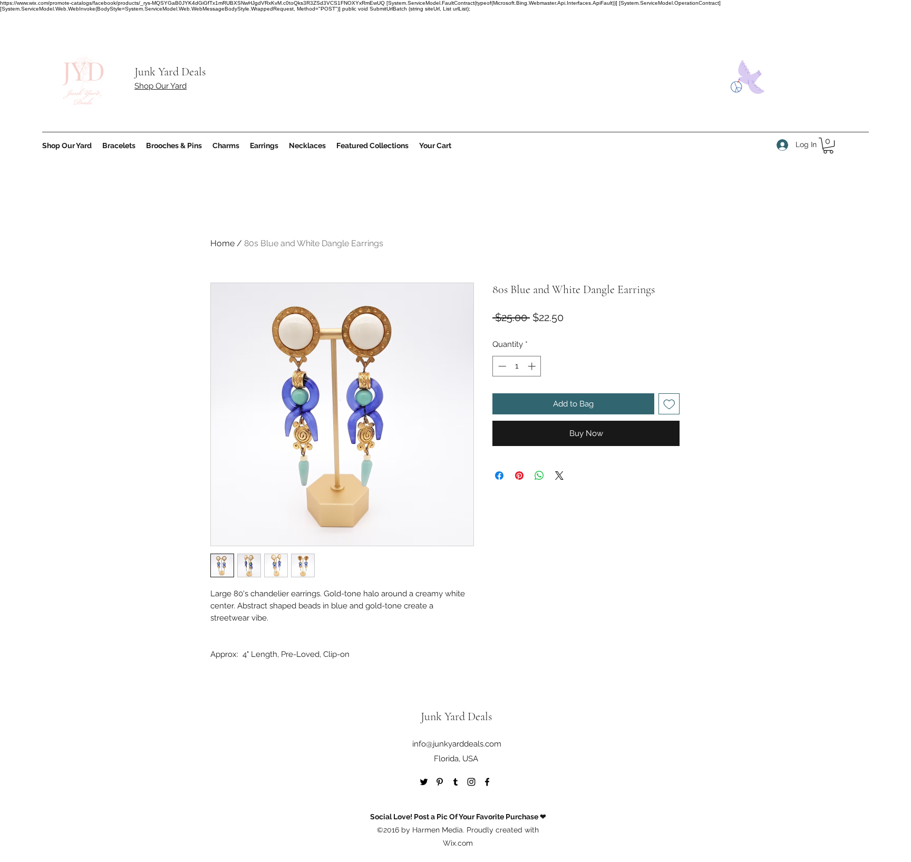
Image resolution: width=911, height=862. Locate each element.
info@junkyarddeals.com (456, 744)
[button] (828, 145)
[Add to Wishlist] (669, 404)
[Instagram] (471, 782)
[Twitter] (424, 782)
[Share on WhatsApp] (539, 475)
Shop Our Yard (160, 86)
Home (222, 243)
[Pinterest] (439, 782)
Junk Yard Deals (170, 72)
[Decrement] (501, 366)
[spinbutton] (517, 366)
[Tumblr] (455, 782)
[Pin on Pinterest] (519, 475)
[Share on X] (559, 475)
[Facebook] (487, 782)
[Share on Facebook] (499, 475)
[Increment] (533, 366)
